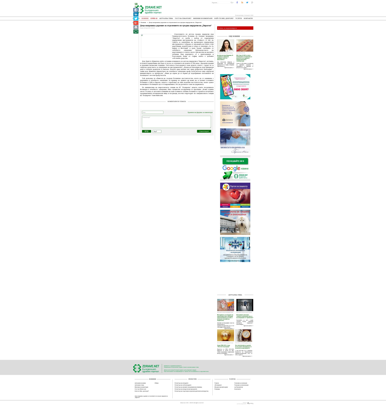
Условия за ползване (240, 383)
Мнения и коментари (202, 18)
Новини (145, 18)
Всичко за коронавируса (227, 28)
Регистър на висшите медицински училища (188, 387)
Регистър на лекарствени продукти (186, 389)
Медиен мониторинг (221, 387)
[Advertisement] (216, 9)
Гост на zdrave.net (183, 18)
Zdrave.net (183, 402)
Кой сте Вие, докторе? (224, 18)
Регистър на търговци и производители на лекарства (191, 391)
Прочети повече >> (229, 67)
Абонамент (218, 385)
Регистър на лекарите (181, 383)
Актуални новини (140, 383)
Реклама (217, 389)
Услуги (239, 18)
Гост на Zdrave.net (140, 389)
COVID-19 (153, 18)
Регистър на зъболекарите (183, 385)
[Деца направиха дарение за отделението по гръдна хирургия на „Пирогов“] (147, 9)
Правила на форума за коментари (200, 112)
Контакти (248, 18)
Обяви (156, 383)
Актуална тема (166, 18)
